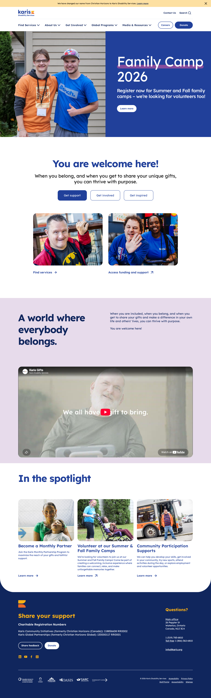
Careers (165, 25)
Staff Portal (164, 682)
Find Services (27, 25)
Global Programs (103, 25)
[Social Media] (20, 656)
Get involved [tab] (105, 195)
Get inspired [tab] (138, 195)
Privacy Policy (187, 678)
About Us (51, 25)
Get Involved (74, 25)
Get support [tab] (72, 195)
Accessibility (174, 678)
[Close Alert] (206, 3)
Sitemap (189, 682)
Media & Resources (135, 25)
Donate (184, 25)
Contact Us (169, 12)
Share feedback (30, 645)
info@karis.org (173, 649)
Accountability (177, 682)
